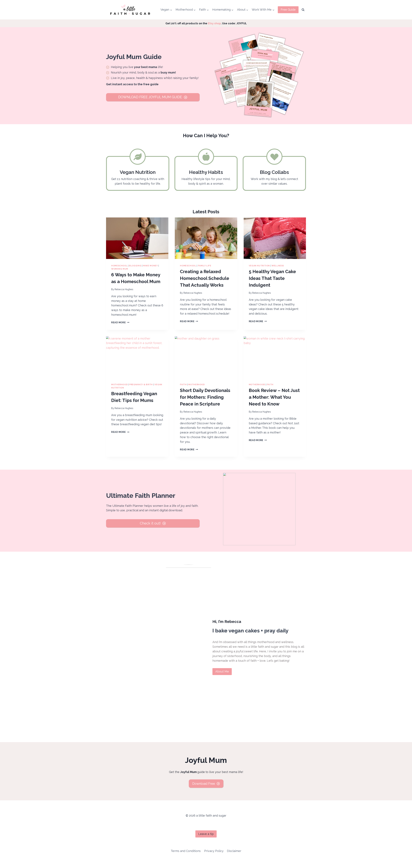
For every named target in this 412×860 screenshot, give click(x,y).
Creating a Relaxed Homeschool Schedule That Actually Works (204, 278)
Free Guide (288, 9)
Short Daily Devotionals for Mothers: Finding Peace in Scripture (205, 397)
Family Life (204, 265)
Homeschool (119, 265)
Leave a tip (206, 834)
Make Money (150, 265)
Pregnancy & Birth (141, 384)
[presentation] (137, 238)
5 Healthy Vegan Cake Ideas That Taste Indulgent (272, 278)
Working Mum (119, 269)
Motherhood (119, 384)
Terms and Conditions (186, 851)
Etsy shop (214, 23)
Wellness (278, 265)
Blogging (135, 265)
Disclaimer (234, 851)
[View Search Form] (303, 10)
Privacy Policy (214, 851)
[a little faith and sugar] (130, 9)
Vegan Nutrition (259, 265)
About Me (222, 671)
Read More (120, 322)
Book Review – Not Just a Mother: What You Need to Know (274, 397)
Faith (183, 384)
